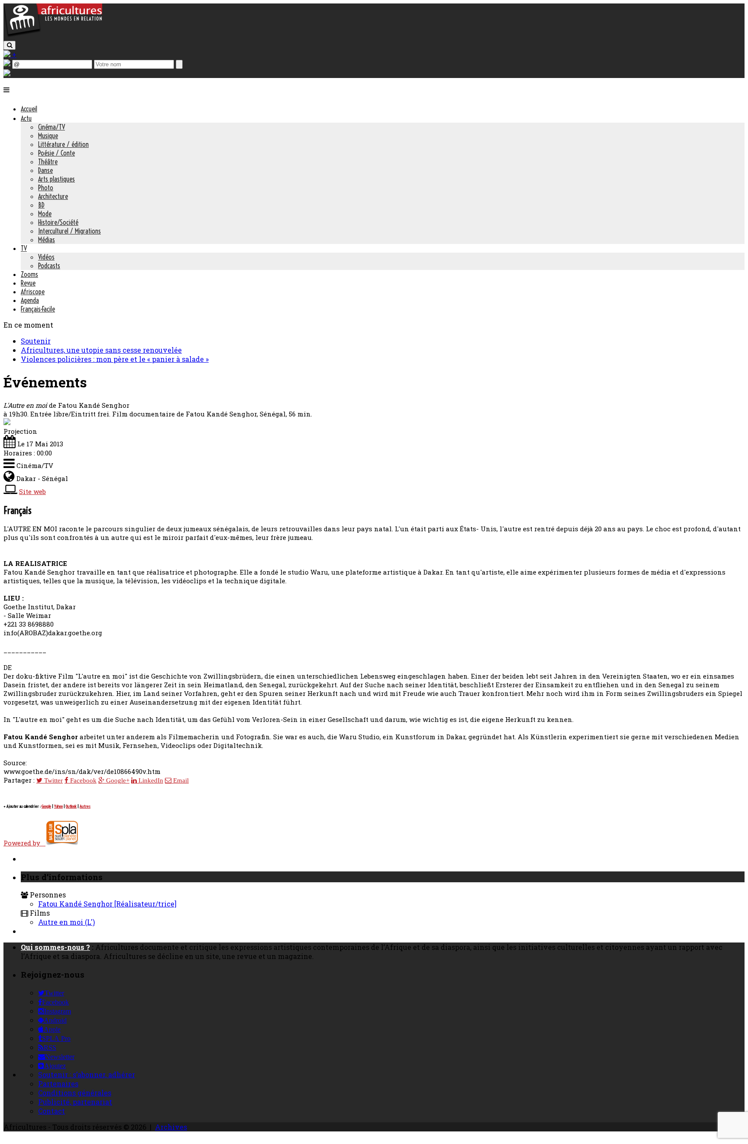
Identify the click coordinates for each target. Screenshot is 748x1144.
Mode (45, 213)
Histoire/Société (58, 222)
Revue (28, 283)
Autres (85, 806)
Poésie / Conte (56, 153)
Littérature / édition (63, 144)
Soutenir (36, 340)
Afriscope (33, 291)
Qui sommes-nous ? (55, 947)
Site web (32, 491)
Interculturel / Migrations (69, 231)
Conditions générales (74, 1092)
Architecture (53, 196)
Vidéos (46, 257)
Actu (26, 118)
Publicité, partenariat (75, 1101)
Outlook (71, 806)
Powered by (24, 842)
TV (24, 248)
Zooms (29, 274)
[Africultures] (52, 35)
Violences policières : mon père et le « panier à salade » (115, 359)
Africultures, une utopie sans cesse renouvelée (101, 349)
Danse (45, 170)
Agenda (30, 300)
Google (46, 806)
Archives (171, 1126)
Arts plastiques (56, 179)
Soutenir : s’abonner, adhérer (86, 1074)
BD (41, 205)
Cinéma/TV (51, 127)
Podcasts (49, 265)
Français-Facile (38, 309)
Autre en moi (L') (66, 921)
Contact (51, 1110)
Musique (48, 135)
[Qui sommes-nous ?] (6, 73)
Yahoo (58, 806)
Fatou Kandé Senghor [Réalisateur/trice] (107, 903)
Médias (46, 239)
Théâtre (48, 161)
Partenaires (58, 1083)
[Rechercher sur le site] (9, 45)
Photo (45, 187)
